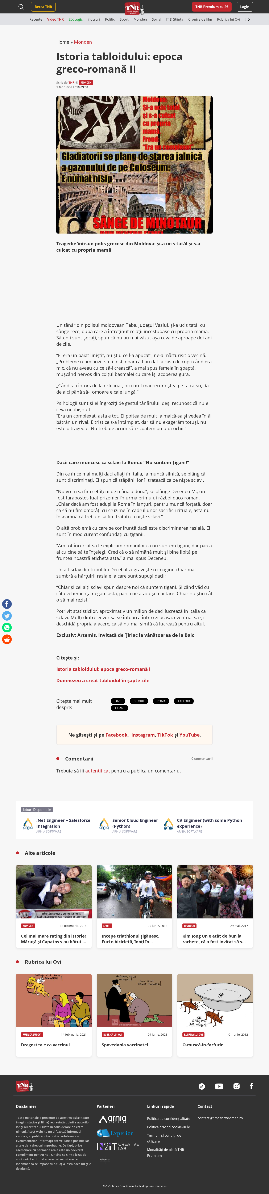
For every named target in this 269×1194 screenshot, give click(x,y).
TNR (71, 82)
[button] (22, 19)
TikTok (165, 735)
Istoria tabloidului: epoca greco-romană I (103, 669)
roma (161, 701)
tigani (119, 708)
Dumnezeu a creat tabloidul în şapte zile (102, 680)
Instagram (143, 735)
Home (62, 42)
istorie (139, 701)
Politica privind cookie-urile (168, 1127)
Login (244, 6)
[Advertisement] (134, 287)
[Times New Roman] (135, 8)
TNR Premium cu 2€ (211, 6)
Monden (83, 42)
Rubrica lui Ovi (32, 1034)
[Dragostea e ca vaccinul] (54, 1015)
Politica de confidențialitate (168, 1118)
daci (118, 701)
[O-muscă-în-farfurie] (215, 1015)
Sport (107, 926)
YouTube (189, 735)
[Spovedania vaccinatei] (134, 1015)
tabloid (184, 701)
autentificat (97, 770)
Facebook (116, 735)
